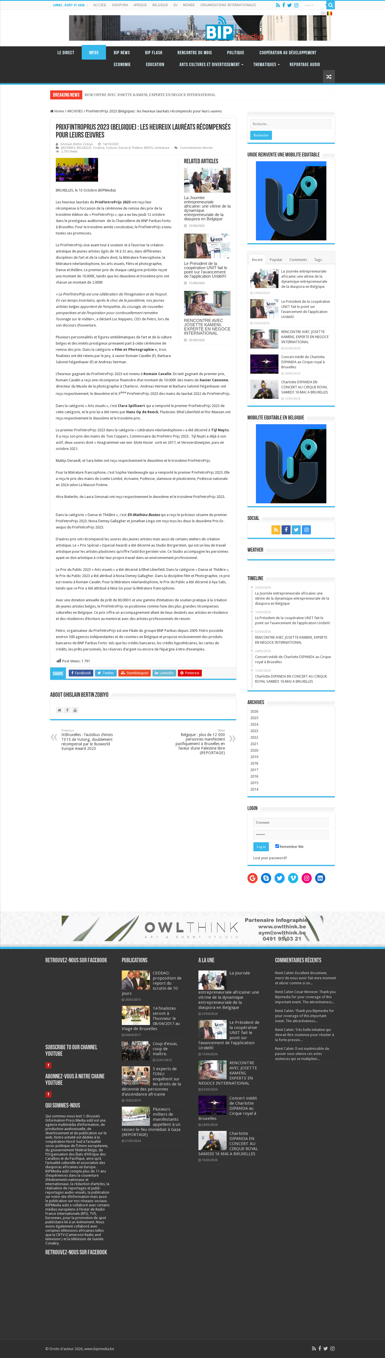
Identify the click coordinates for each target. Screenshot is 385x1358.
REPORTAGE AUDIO (305, 64)
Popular (276, 260)
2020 (254, 750)
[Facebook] (284, 5)
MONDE (189, 5)
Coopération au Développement (288, 53)
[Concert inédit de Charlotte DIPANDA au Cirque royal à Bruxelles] (84, 92)
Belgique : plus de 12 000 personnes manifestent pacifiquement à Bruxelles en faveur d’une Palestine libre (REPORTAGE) (200, 742)
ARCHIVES (75, 111)
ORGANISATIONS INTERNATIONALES (228, 5)
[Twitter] (290, 5)
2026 (254, 711)
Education (155, 64)
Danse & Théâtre (130, 148)
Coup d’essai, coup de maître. (165, 1048)
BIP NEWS (122, 53)
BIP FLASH (153, 53)
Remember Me (291, 847)
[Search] (330, 5)
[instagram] (296, 5)
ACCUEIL (100, 5)
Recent (257, 260)
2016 (254, 776)
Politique (235, 53)
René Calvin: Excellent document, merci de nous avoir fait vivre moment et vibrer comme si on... (305, 978)
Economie (122, 64)
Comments (298, 260)
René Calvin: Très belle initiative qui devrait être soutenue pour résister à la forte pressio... (304, 1035)
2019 (254, 757)
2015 (254, 783)
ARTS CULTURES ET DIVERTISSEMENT (210, 64)
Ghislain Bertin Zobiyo (76, 144)
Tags (318, 260)
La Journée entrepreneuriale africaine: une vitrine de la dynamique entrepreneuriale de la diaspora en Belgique (207, 208)
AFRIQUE (140, 5)
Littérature (161, 148)
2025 (254, 718)
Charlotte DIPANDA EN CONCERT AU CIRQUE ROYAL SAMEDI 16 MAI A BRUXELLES (304, 387)
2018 (254, 763)
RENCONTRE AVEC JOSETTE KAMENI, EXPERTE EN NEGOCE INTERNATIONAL (207, 327)
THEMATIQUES (264, 64)
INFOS (94, 53)
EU (176, 5)
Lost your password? (270, 858)
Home (59, 111)
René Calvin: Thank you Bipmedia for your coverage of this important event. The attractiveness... (304, 1016)
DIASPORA (120, 5)
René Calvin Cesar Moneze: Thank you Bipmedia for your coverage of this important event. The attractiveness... (305, 997)
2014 (254, 789)
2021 (254, 744)
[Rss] (277, 5)
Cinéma (98, 148)
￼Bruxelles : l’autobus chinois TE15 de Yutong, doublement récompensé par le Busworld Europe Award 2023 (87, 740)
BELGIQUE (160, 5)
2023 (254, 731)
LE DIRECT (65, 53)
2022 (254, 737)
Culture (111, 148)
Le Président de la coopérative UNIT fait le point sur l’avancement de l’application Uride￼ (205, 269)
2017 (254, 770)
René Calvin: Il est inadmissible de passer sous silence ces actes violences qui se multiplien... (302, 1053)
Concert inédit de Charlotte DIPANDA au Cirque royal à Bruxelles (303, 362)
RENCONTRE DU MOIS (195, 53)
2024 (254, 724)
